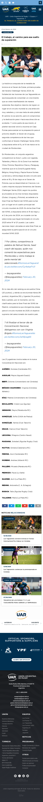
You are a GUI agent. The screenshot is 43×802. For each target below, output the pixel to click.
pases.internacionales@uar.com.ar (21, 703)
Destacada (7, 44)
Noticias (26, 737)
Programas (28, 741)
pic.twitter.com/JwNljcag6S (17, 337)
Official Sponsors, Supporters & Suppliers (21, 639)
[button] (40, 2)
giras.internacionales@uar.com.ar (21, 705)
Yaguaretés (20, 18)
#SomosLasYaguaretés (23, 333)
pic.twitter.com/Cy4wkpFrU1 (21, 267)
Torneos (6, 741)
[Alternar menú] (40, 9)
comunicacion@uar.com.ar (21, 701)
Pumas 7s (7, 580)
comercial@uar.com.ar (21, 698)
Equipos (33, 16)
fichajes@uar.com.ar (21, 707)
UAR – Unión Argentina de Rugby (16, 16)
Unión (5, 714)
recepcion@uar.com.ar (21, 696)
